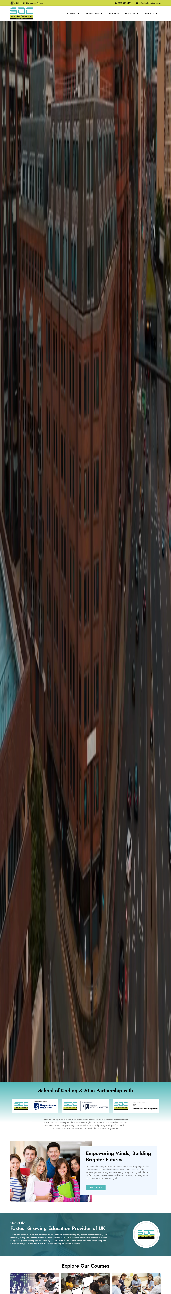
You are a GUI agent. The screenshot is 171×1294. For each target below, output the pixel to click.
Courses (71, 13)
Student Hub (92, 13)
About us (149, 13)
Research (114, 13)
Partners (130, 13)
